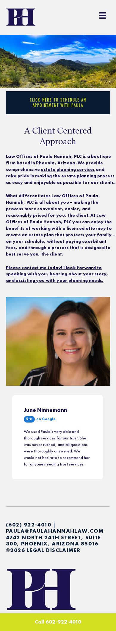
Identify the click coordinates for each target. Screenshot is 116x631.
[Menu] (102, 15)
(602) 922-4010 (28, 524)
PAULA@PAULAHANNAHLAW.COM (55, 530)
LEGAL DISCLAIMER (54, 550)
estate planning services (68, 169)
